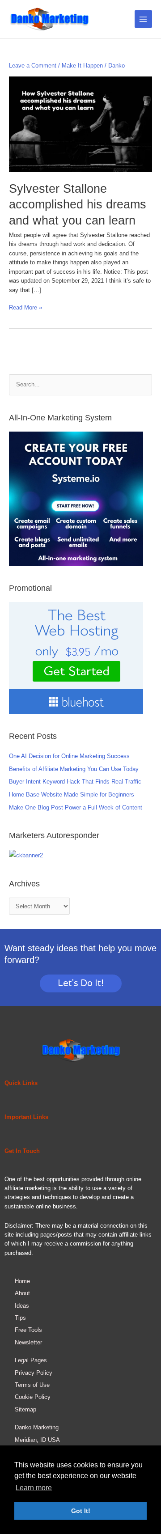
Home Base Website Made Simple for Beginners (71, 794)
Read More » (25, 307)
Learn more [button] (34, 1488)
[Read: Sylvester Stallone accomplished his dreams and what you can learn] (80, 123)
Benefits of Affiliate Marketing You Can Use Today (74, 769)
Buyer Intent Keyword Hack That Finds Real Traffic (75, 781)
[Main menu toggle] (143, 19)
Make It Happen (82, 65)
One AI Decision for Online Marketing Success (69, 756)
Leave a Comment (32, 65)
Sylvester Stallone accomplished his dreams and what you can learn (77, 204)
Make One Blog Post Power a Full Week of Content (75, 807)
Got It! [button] (80, 1510)
